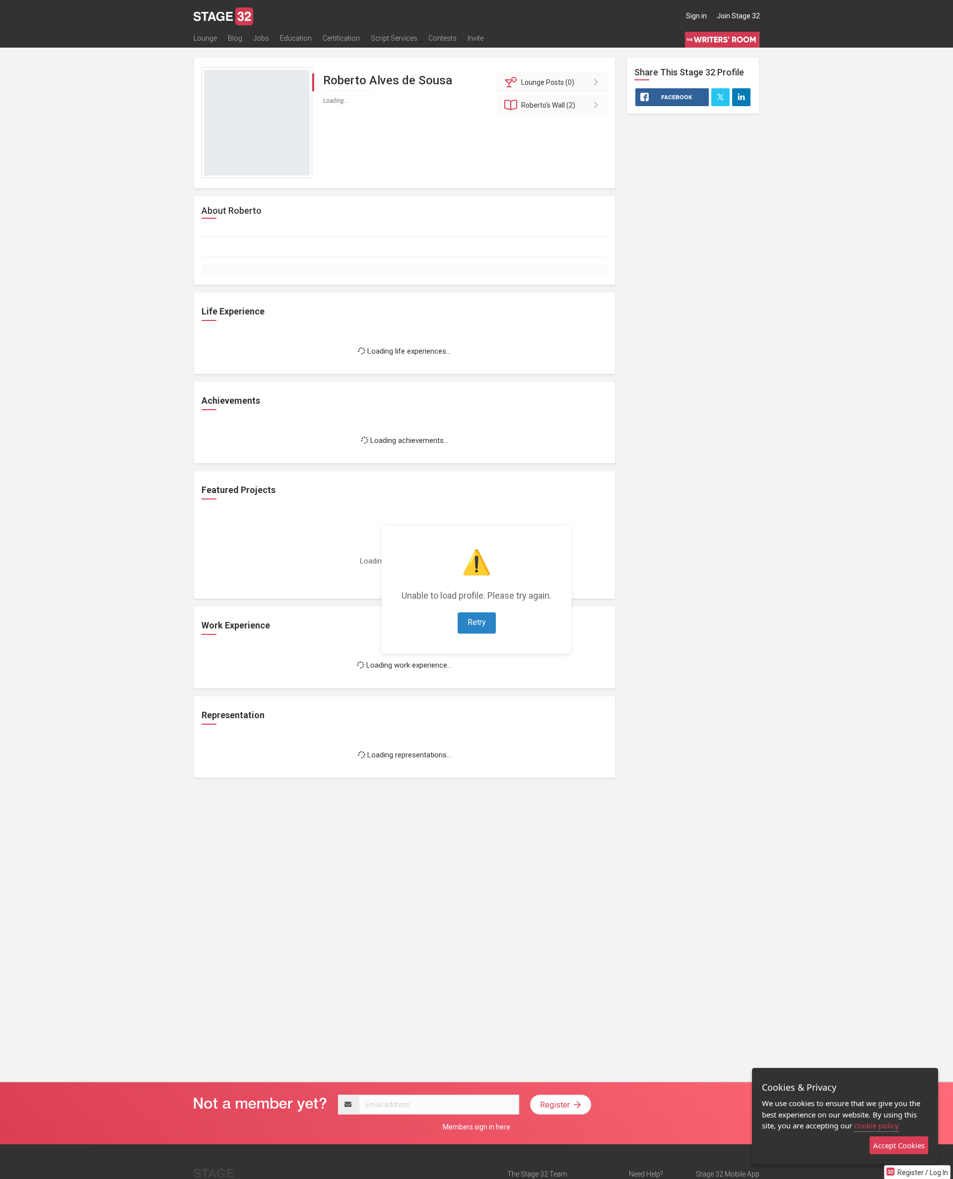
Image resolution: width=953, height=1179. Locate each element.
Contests (442, 38)
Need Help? (646, 1174)
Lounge (205, 38)
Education (296, 38)
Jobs (261, 38)
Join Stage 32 (738, 16)
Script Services (394, 38)
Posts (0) (547, 82)
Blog (235, 38)
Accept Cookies (899, 1145)
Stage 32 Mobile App (727, 1174)
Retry (477, 622)
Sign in (696, 16)
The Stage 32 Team (537, 1174)
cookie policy (876, 1125)
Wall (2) (548, 105)
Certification (341, 38)
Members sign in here (476, 1127)
